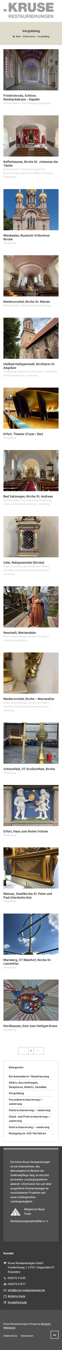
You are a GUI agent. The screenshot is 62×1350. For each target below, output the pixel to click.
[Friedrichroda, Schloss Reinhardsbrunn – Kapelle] (31, 69)
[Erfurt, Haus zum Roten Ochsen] (31, 805)
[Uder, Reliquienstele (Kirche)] (31, 536)
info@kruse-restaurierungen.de (26, 1290)
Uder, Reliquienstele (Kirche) (23, 562)
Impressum (27, 1335)
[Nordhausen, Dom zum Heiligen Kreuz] (31, 1000)
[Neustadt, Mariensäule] (31, 606)
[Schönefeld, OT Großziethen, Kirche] (31, 743)
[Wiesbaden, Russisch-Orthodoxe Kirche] (31, 209)
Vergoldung (44, 103)
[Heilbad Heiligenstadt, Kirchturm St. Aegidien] (31, 338)
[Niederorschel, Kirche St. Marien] (31, 275)
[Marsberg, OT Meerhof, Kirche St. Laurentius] (31, 934)
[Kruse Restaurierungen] (31, 10)
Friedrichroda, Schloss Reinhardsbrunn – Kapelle (21, 97)
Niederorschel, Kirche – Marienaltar (28, 699)
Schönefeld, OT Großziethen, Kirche (29, 769)
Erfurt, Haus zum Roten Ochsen (25, 831)
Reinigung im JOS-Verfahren (27, 1133)
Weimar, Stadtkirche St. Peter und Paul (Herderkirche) (27, 895)
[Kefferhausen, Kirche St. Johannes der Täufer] (31, 136)
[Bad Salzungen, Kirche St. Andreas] (31, 470)
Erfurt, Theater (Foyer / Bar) (23, 434)
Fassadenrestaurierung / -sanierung (36, 371)
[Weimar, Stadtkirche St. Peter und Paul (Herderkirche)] (31, 868)
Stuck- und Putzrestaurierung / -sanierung (26, 504)
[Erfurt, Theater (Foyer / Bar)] (31, 408)
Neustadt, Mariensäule (19, 632)
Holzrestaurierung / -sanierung (29, 1127)
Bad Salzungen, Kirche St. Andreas (28, 496)
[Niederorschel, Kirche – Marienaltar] (31, 673)
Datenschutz (10, 1335)
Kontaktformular (17, 1302)
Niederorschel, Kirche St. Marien (26, 301)
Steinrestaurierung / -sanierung (20, 375)
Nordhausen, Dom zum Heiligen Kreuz (30, 1026)
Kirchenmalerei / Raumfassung (20, 103)
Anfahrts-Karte (16, 1296)
